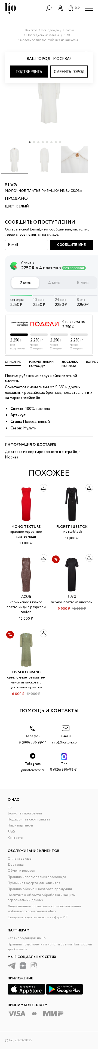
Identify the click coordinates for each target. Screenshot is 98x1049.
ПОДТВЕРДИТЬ (29, 72)
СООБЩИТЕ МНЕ (71, 245)
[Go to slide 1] (30, 142)
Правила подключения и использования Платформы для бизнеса (50, 947)
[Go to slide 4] (43, 142)
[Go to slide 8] (60, 142)
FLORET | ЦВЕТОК (71, 526)
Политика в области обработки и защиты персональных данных (41, 898)
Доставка (16, 864)
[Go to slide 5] (47, 142)
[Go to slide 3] (38, 142)
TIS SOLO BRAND (26, 672)
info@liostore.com (65, 739)
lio (10, 807)
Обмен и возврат (22, 870)
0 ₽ (77, 8)
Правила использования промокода (37, 877)
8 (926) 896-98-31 (64, 766)
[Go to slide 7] (56, 142)
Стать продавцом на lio (27, 938)
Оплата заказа (20, 858)
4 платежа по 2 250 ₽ (73, 324)
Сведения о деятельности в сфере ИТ (38, 917)
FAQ (11, 831)
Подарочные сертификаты (29, 819)
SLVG (11, 185)
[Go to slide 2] (34, 142)
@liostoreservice (32, 767)
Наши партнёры (20, 825)
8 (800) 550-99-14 (33, 739)
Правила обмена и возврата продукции (40, 889)
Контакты (15, 837)
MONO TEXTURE (26, 526)
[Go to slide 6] (51, 142)
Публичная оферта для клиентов (34, 883)
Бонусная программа (25, 813)
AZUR (26, 597)
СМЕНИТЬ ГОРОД (69, 72)
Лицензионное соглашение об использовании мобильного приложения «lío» (44, 909)
